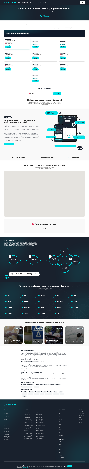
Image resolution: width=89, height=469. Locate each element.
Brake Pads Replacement (28, 428)
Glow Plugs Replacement (40, 428)
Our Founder (6, 413)
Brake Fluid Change (27, 427)
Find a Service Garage (28, 422)
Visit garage (8, 47)
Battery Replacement (28, 420)
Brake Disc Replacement (28, 425)
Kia (59, 421)
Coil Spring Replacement (40, 412)
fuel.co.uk (80, 422)
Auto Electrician (27, 417)
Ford (59, 416)
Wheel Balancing (39, 439)
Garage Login (81, 413)
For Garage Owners (7, 418)
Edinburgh (60, 446)
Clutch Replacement (27, 439)
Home (19, 2)
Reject (65, 466)
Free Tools (44, 2)
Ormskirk (24, 396)
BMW (60, 413)
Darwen (61, 391)
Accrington (24, 391)
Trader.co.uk (81, 420)
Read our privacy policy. (26, 467)
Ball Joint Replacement (28, 419)
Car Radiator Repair (27, 436)
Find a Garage (6, 431)
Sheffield (60, 455)
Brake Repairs (26, 430)
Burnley (50, 391)
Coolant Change (39, 414)
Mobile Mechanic (39, 430)
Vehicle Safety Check (40, 436)
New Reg (80, 419)
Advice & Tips (39, 2)
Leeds (60, 449)
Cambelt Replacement (28, 431)
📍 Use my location (68, 28)
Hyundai (60, 419)
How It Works (6, 416)
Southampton (61, 457)
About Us (5, 411)
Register (5, 426)
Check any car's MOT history (27, 386)
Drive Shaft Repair (39, 417)
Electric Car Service (39, 419)
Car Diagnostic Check (28, 433)
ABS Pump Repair (27, 414)
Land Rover (61, 422)
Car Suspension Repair (28, 438)
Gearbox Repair (39, 427)
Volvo (60, 437)
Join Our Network (82, 411)
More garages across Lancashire (55, 384)
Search (57, 93)
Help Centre (6, 429)
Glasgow (60, 447)
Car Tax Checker (7, 436)
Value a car (36, 386)
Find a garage (11, 24)
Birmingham (61, 441)
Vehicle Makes (6, 439)
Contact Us (6, 419)
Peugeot (60, 430)
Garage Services (27, 412)
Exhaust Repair (39, 420)
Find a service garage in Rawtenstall (41, 384)
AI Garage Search (25, 2)
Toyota (60, 432)
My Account (6, 425)
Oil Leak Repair (39, 431)
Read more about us (9, 143)
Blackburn (38, 391)
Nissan (60, 429)
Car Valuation (6, 437)
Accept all (69, 466)
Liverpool (60, 452)
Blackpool (44, 391)
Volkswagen (61, 435)
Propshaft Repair (39, 435)
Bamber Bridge (31, 391)
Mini (59, 427)
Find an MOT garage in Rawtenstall (28, 384)
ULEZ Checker (6, 434)
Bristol (60, 444)
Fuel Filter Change (39, 422)
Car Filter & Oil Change (28, 435)
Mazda (60, 424)
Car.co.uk (80, 417)
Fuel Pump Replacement (40, 425)
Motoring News (32, 2)
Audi (59, 411)
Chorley (55, 391)
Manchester (61, 454)
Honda (60, 418)
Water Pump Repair (39, 438)
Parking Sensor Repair (40, 433)
